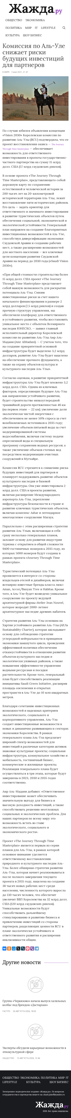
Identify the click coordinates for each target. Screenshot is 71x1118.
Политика (13, 28)
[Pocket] (28, 949)
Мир (28, 28)
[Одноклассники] (9, 949)
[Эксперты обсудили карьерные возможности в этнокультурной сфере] (35, 1044)
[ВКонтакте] (4, 949)
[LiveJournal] (23, 949)
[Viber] (32, 949)
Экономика (35, 20)
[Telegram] (37, 949)
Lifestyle (48, 28)
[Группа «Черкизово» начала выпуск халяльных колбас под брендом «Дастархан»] (35, 997)
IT (36, 28)
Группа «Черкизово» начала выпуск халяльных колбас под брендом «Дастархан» (34, 1003)
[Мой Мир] (14, 949)
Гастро (6, 1011)
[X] (18, 949)
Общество (13, 20)
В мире (6, 72)
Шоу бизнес (32, 35)
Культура (12, 35)
